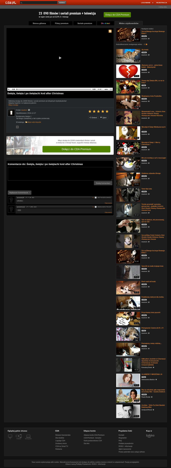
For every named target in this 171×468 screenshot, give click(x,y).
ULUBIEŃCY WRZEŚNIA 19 (151, 374)
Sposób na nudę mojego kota (152, 266)
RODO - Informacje (99, 464)
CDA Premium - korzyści (92, 438)
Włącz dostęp (13, 105)
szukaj (62, 3)
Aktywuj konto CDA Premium (94, 435)
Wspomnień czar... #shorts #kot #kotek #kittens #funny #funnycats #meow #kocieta (153, 113)
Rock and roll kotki (148, 282)
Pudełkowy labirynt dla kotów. (152, 297)
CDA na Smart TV (61, 446)
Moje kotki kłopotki (34, 122)
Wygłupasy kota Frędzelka (151, 96)
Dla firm (86, 443)
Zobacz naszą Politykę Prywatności (78, 464)
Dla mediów (59, 438)
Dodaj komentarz (103, 183)
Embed (94, 118)
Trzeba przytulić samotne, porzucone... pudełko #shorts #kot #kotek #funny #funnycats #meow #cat (153, 207)
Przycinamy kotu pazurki (150, 312)
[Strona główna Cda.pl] (11, 2)
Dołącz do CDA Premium (76, 149)
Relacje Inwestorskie (63, 435)
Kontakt (121, 435)
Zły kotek (144, 50)
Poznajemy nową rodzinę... (151, 343)
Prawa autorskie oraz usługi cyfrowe (132, 452)
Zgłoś (104, 118)
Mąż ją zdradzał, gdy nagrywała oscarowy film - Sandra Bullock (153, 391)
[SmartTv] (21, 440)
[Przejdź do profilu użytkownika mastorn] (11, 112)
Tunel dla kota (146, 189)
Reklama (58, 449)
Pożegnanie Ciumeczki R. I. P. (152, 328)
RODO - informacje (125, 446)
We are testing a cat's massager (153, 158)
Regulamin (123, 438)
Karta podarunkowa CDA (93, 441)
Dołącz (117, 15)
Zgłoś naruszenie (125, 449)
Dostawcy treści (61, 443)
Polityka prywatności (126, 443)
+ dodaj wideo (162, 7)
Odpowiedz (108, 203)
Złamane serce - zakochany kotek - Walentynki (151, 66)
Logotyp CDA (60, 441)
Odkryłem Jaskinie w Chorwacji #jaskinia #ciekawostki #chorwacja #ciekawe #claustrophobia (153, 362)
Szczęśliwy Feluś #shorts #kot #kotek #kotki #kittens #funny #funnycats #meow (152, 237)
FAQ (120, 441)
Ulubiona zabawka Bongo (151, 173)
